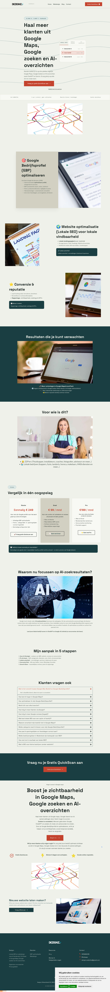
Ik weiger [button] (72, 986)
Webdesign (33, 956)
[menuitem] (49, 4)
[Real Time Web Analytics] (3, 991)
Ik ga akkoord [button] (64, 986)
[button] (55, 689)
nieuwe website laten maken (23, 903)
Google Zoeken (73, 42)
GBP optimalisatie (35, 954)
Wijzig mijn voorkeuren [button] (84, 986)
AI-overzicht (81, 42)
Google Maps (63, 42)
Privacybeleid (13, 967)
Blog (50, 954)
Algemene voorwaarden (16, 964)
